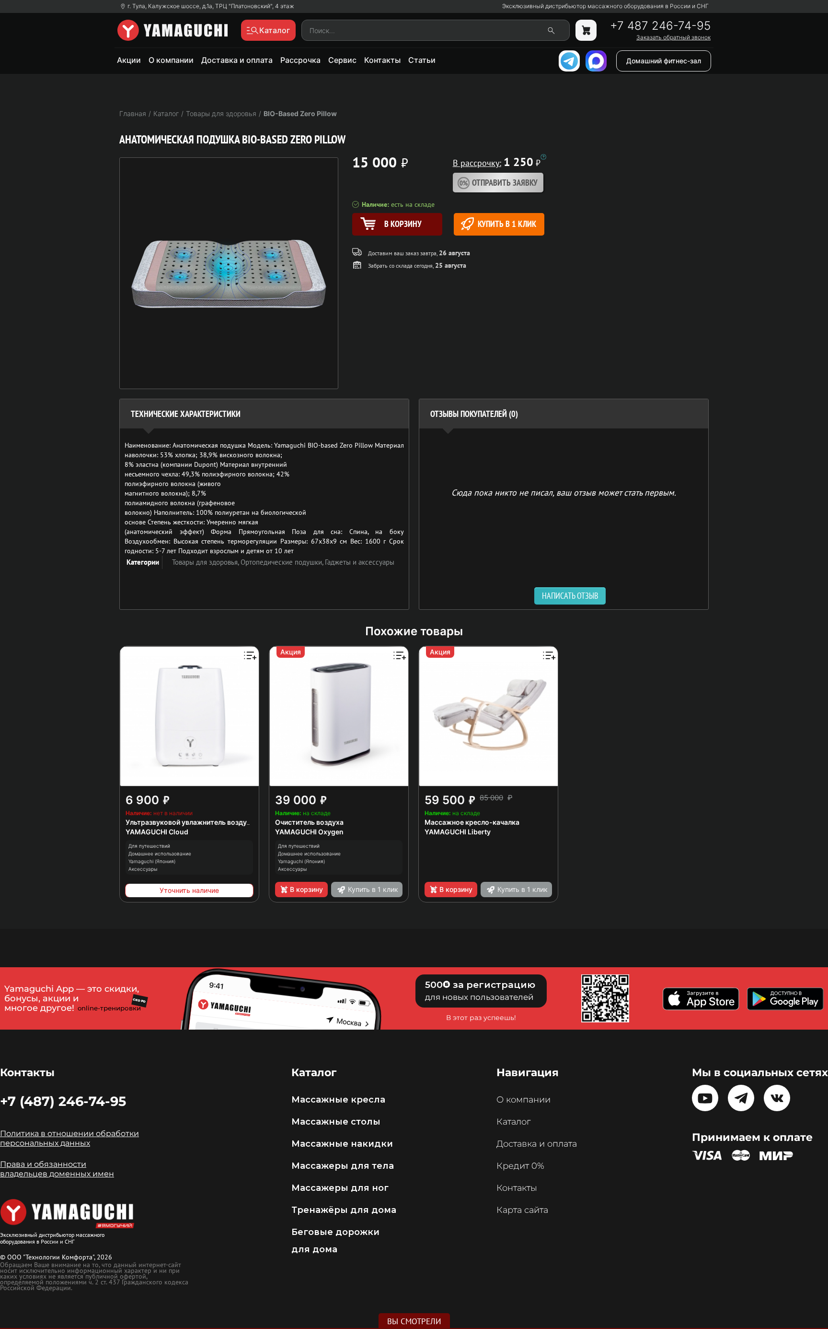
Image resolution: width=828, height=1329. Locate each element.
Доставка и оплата (237, 60)
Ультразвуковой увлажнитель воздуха (190, 822)
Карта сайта (522, 1210)
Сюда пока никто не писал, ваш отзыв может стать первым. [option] (563, 492)
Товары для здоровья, (206, 562)
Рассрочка (300, 60)
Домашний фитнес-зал (663, 61)
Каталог (513, 1121)
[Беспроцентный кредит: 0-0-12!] (543, 157)
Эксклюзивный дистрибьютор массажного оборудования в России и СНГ (605, 6)
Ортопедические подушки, (283, 562)
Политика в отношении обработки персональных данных (69, 1138)
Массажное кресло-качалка (472, 822)
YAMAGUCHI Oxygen (309, 832)
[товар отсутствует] (586, 30)
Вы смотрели (414, 1321)
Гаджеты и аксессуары (359, 562)
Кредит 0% (520, 1166)
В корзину (306, 889)
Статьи (422, 60)
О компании (171, 60)
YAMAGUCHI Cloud (157, 832)
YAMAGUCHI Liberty (458, 832)
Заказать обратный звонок (673, 37)
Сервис (342, 60)
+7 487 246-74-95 (660, 26)
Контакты (382, 60)
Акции (129, 60)
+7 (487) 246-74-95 (63, 1101)
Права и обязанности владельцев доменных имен (57, 1169)
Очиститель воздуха (309, 822)
